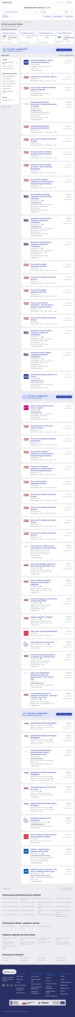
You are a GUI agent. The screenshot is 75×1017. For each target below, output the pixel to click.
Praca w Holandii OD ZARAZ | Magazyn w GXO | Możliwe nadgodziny (40, 582)
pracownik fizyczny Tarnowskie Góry (46, 911)
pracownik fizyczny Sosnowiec (64, 902)
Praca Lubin (5, 960)
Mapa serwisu (64, 994)
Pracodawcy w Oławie (6, 106)
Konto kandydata (21, 985)
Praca (8, 22)
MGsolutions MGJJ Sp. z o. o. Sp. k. (39, 644)
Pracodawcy (19, 979)
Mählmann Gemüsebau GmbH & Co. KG (39, 550)
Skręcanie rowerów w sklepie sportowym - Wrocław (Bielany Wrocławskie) (41, 167)
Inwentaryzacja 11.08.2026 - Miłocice (43, 77)
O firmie (62, 976)
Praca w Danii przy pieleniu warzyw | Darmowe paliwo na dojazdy (43, 836)
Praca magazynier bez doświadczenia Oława (8, 943)
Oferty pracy (19, 976)
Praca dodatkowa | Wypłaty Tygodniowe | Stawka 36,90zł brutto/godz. (41, 197)
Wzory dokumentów (51, 983)
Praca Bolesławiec (61, 960)
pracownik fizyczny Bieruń (27, 910)
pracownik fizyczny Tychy (45, 898)
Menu (70, 2)
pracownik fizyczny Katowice (10, 902)
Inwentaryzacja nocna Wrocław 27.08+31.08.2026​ (41, 427)
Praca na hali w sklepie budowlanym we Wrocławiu (43, 440)
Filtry (6, 16)
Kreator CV (49, 978)
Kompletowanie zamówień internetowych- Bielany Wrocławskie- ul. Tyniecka (43, 104)
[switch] (64, 50)
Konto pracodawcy (36, 984)
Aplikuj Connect (64, 988)
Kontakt (62, 979)
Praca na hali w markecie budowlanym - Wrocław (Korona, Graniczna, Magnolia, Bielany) (42, 182)
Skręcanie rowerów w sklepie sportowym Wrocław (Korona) (41, 153)
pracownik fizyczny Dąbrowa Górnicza (46, 903)
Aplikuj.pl (3, 22)
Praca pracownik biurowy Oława (27, 927)
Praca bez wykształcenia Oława (9, 947)
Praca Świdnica (42, 960)
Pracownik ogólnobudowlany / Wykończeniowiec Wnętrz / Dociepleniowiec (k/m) (41, 752)
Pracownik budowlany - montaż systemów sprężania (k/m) (41, 61)
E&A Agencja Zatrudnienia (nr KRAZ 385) (40, 725)
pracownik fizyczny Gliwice (9, 914)
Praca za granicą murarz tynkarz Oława (44, 939)
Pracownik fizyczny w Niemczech (42, 642)
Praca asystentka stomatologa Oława (28, 939)
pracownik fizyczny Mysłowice (10, 910)
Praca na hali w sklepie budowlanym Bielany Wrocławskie (43, 88)
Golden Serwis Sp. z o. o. (36, 108)
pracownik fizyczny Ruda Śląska (44, 907)
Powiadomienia (20, 993)
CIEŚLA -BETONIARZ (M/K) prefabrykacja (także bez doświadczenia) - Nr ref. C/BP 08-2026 (42, 676)
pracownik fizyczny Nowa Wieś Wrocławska (28, 899)
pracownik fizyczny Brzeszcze (46, 914)
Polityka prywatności (66, 982)
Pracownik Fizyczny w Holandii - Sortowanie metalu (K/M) (65, 33)
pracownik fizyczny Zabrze (63, 898)
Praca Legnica (41, 958)
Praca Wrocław (6, 958)
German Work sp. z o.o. (36, 853)
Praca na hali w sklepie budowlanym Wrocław (38, 265)
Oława (20, 22)
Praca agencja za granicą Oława (9, 939)
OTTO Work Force (34, 568)
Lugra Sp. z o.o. (34, 681)
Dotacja (62, 991)
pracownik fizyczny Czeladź (10, 906)
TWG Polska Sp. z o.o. (35, 200)
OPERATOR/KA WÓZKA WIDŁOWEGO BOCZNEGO (43, 804)
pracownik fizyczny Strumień (10, 898)
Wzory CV (48, 981)
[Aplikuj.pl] (9, 972)
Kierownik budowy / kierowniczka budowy (46, 33)
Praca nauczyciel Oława (8, 926)
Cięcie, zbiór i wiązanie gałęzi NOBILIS (43, 631)
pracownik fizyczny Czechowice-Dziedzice (62, 915)
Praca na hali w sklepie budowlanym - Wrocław (43, 140)
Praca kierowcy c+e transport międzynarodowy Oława (28, 943)
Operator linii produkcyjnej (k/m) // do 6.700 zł (43, 376)
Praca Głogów (24, 960)
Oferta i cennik (35, 976)
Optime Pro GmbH (34, 756)
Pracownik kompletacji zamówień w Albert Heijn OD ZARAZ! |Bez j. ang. (43, 565)
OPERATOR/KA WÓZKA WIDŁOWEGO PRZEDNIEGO (43, 737)
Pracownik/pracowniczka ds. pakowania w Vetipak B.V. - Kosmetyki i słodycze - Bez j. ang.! (43, 696)
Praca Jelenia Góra (61, 958)
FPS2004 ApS (33, 633)
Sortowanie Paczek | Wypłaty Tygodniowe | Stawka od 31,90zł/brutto (40, 220)
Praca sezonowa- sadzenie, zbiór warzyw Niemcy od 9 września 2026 (43, 547)
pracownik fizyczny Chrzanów (28, 914)
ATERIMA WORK (34, 409)
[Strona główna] (7, 2)
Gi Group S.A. (33, 64)
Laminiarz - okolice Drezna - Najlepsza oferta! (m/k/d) (40, 850)
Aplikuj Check (63, 985)
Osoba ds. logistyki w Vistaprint (41, 617)
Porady (18, 982)
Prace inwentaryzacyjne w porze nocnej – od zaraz (42, 407)
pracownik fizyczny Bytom (27, 906)
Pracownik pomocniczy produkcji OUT (9, 33)
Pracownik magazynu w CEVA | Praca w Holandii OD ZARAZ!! (43, 600)
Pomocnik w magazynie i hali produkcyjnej (40, 819)
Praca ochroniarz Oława (44, 926)
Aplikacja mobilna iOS (51, 996)
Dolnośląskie (14, 22)
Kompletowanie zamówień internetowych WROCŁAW (39, 127)
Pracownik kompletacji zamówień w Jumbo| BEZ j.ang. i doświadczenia (43, 656)
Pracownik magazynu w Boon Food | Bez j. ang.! (43, 788)
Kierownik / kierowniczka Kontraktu (28, 33)
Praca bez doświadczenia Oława (63, 939)
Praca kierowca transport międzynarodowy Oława (62, 943)
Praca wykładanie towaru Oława (45, 943)
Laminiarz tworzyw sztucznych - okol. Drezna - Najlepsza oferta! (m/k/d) (43, 870)
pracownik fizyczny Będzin (63, 906)
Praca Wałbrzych (24, 958)
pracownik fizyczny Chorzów (28, 902)
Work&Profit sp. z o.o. (35, 78)
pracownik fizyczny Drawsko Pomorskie (63, 911)
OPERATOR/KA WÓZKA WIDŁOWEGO (43, 723)
